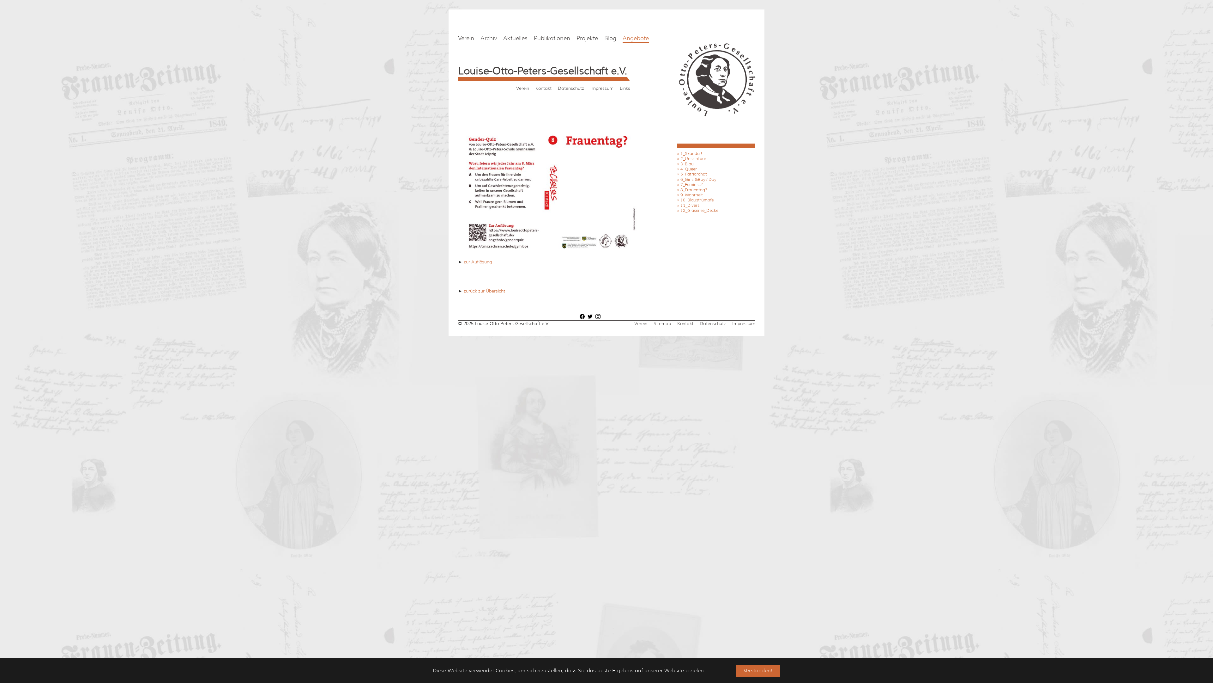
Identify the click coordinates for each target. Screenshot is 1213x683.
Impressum (601, 88)
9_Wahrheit (691, 195)
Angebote (636, 38)
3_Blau (687, 164)
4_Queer (688, 169)
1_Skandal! (691, 153)
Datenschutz (571, 88)
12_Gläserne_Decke (699, 210)
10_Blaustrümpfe (697, 200)
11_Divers (689, 205)
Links (625, 88)
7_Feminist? (691, 184)
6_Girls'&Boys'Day (698, 179)
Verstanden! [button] (758, 671)
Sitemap (662, 323)
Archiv (488, 38)
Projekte (587, 38)
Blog (610, 38)
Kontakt (543, 88)
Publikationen (552, 38)
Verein (466, 38)
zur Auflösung (477, 262)
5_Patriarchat (693, 174)
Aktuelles (515, 38)
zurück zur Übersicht (483, 291)
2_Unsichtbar (693, 158)
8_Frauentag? (693, 190)
